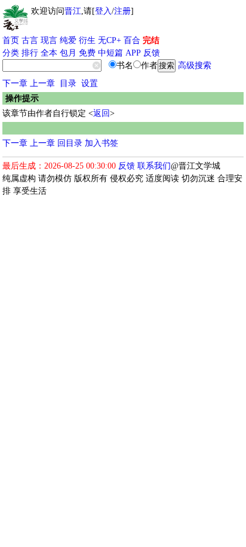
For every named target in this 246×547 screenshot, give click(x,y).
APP (133, 52)
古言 (29, 40)
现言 (49, 40)
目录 (68, 83)
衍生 (87, 40)
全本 (49, 52)
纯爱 (68, 40)
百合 (132, 40)
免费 (87, 52)
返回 (101, 113)
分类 (10, 52)
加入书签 (101, 143)
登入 (103, 11)
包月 (68, 52)
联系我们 (154, 165)
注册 (122, 11)
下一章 (14, 83)
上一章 (42, 83)
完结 (151, 40)
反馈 (151, 52)
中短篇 (110, 52)
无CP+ (109, 40)
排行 (29, 52)
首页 (10, 40)
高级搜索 (194, 65)
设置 (89, 83)
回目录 (69, 143)
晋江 (72, 11)
